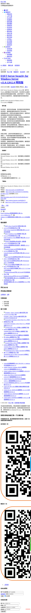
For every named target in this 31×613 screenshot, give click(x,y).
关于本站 (7, 58)
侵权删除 (9, 60)
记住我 (8, 596)
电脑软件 (7, 12)
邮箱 (2, 605)
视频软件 (9, 25)
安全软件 (9, 27)
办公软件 (9, 18)
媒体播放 (9, 23)
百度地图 (16, 402)
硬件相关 (9, 31)
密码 (7, 594)
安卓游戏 (9, 50)
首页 (6, 10)
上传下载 (9, 16)
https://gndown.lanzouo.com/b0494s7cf (16, 200)
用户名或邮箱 (4, 592)
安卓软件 (7, 46)
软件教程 (9, 54)
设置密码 (3, 607)
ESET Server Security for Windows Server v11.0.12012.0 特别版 (14, 79)
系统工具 (9, 33)
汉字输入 (9, 39)
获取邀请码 (28, 609)
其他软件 (9, 45)
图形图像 (9, 21)
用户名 (2, 603)
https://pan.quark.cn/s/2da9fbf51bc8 (15, 190)
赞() (26, 87)
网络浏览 (9, 14)
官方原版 (9, 41)
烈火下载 (3, 1)
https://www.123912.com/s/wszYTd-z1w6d (16, 202)
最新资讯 (9, 56)
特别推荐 (9, 43)
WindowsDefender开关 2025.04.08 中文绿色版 (16, 276)
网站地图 (22, 402)
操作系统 (9, 37)
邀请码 (2, 609)
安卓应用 (9, 48)
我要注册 (10, 65)
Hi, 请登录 (3, 65)
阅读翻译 (9, 20)
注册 (8, 294)
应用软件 (9, 29)
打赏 (6, 205)
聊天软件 (9, 35)
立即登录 (3, 294)
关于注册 (9, 62)
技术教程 (7, 52)
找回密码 (17, 65)
